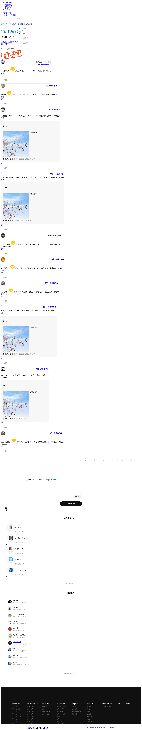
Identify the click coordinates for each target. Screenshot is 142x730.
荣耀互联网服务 (106, 706)
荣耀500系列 (30, 709)
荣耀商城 (8, 5)
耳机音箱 (89, 716)
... (117, 460)
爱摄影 (20, 24)
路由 (88, 719)
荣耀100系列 (30, 719)
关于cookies (58, 726)
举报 (5, 80)
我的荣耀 (74, 714)
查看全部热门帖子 (70, 674)
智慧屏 (89, 714)
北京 (33, 159)
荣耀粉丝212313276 (8, 116)
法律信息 (64, 726)
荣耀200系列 (30, 716)
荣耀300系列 (30, 714)
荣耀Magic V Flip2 (17, 714)
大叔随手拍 (5, 268)
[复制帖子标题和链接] (10, 42)
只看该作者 (45, 64)
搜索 (2, 49)
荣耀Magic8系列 (16, 709)
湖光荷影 (33, 132)
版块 (6, 24)
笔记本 (89, 706)
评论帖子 (71, 503)
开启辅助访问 (6, 13)
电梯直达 (39, 62)
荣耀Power (60, 711)
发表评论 (77, 496)
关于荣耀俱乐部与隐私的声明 (46, 726)
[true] (27, 49)
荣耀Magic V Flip (16, 724)
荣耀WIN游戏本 (46, 714)
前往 (49, 62)
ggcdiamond (5, 375)
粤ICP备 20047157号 (109, 728)
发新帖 (133, 460)
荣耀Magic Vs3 (16, 721)
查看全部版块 (70, 583)
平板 (88, 709)
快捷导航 (20, 18)
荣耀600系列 (30, 706)
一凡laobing (5, 244)
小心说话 (4, 292)
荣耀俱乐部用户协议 (33, 726)
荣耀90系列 (30, 724)
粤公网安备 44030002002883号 (95, 728)
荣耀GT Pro (60, 716)
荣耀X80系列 (60, 709)
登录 (5, 15)
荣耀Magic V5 (16, 711)
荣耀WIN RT (45, 709)
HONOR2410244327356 (10, 311)
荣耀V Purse (60, 721)
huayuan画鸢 (6, 442)
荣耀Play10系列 (61, 714)
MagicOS (74, 706)
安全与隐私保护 (76, 711)
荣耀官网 (8, 3)
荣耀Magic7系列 (16, 716)
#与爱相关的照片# (12, 31)
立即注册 (12, 15)
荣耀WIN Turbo (46, 711)
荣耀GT (59, 719)
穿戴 (88, 711)
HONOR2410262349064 (10, 177)
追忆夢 (3, 95)
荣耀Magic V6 (16, 706)
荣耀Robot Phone (62, 706)
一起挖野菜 (5, 71)
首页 (24, 24)
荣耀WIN (44, 706)
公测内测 (74, 709)
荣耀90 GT (30, 721)
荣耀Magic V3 (16, 719)
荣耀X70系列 (60, 724)
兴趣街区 (13, 24)
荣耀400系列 (30, 711)
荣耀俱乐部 (9, 9)
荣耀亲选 (8, 7)
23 (122, 460)
